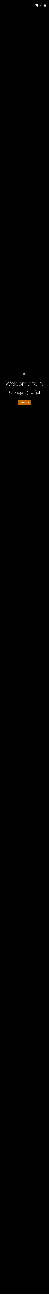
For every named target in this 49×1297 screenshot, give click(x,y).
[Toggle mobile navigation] (45, 5)
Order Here (24, 403)
